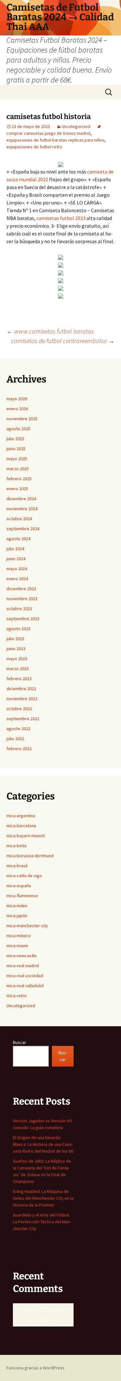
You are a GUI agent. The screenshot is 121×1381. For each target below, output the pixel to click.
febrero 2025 (19, 479)
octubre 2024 (19, 519)
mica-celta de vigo (24, 876)
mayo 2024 (16, 568)
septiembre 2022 (22, 718)
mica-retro (16, 995)
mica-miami (17, 946)
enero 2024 (17, 578)
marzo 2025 (17, 469)
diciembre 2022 (21, 688)
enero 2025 (17, 489)
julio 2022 (15, 738)
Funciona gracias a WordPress (35, 1368)
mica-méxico (18, 936)
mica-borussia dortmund (30, 856)
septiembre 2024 (22, 529)
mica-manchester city (27, 926)
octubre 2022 (19, 708)
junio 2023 (15, 648)
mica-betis (16, 846)
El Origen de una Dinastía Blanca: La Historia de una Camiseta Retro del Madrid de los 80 (43, 1144)
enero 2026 (17, 409)
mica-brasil (16, 866)
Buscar (19, 1042)
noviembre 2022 (21, 698)
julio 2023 (15, 638)
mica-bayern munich (25, 836)
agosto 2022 (18, 728)
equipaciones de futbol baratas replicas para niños (55, 140)
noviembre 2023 (21, 598)
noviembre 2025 (21, 419)
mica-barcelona (21, 826)
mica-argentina (20, 816)
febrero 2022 (19, 748)
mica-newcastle (21, 956)
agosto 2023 (18, 628)
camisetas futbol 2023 (61, 218)
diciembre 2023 (21, 588)
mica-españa (18, 886)
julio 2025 (15, 439)
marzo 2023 (17, 668)
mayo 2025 (16, 459)
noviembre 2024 (21, 509)
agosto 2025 (18, 429)
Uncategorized (76, 126)
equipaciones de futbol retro (34, 147)
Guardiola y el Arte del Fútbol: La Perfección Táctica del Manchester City (42, 1221)
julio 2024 (15, 548)
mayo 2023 (16, 658)
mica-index (16, 906)
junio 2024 (15, 558)
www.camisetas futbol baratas (50, 331)
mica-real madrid (22, 966)
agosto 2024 (18, 538)
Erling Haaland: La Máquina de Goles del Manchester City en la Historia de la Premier (43, 1198)
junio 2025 (15, 449)
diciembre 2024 (21, 499)
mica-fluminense (22, 896)
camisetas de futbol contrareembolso (63, 341)
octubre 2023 (19, 608)
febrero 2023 (19, 678)
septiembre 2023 (22, 618)
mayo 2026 (16, 399)
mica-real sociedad (24, 976)
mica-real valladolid (25, 986)
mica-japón (16, 916)
